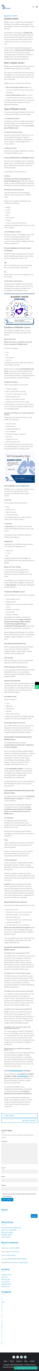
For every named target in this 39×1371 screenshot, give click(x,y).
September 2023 (6, 1275)
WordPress (13, 1367)
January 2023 (5, 1282)
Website (3, 1185)
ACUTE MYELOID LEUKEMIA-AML (11, 1228)
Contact (32, 1361)
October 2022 (5, 1286)
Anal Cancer (16, 1251)
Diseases (19, 1361)
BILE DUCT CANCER (29, 1121)
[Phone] (37, 687)
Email (3, 1176)
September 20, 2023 (10, 16)
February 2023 (5, 1279)
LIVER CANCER (15, 1248)
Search (4, 1210)
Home (5, 1361)
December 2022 (6, 1284)
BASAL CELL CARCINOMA (8, 1230)
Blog (2, 1302)
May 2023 (4, 1277)
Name (3, 1168)
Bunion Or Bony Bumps (21, 1262)
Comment (4, 1141)
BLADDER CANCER (6, 1235)
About (12, 1361)
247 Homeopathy (16, 1071)
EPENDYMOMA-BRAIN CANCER (17, 1259)
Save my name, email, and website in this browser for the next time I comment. (19, 1195)
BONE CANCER (9, 1115)
